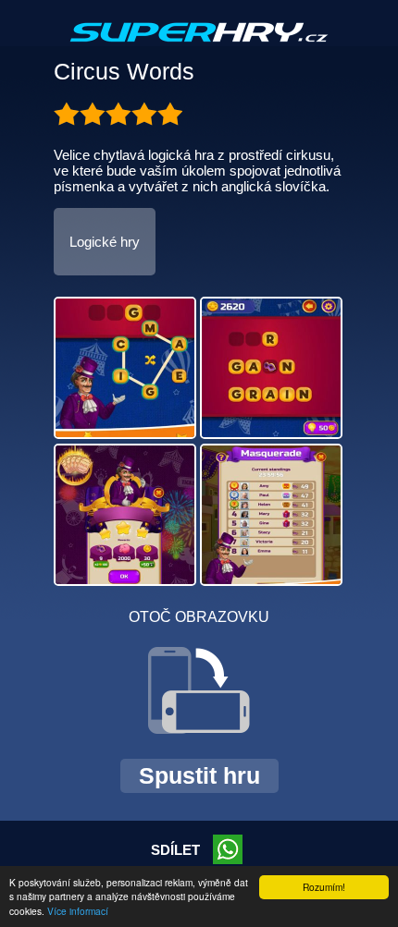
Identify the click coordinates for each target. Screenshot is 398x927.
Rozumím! (324, 887)
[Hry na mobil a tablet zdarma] (199, 47)
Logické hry (104, 242)
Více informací (77, 911)
